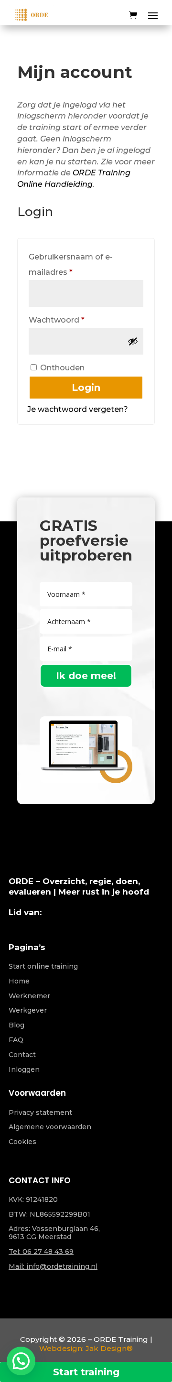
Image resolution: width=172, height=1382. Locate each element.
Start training (86, 1372)
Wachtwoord (70, 319)
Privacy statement (40, 1112)
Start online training (43, 966)
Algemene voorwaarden (50, 1127)
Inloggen (24, 1069)
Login (86, 387)
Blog (16, 1025)
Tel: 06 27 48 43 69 (41, 1251)
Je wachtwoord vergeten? (77, 409)
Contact (22, 1054)
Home (19, 981)
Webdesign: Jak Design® (86, 1348)
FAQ (16, 1040)
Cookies (22, 1141)
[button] (21, 1361)
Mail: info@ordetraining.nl (53, 1266)
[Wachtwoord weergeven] (133, 341)
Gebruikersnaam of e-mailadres (71, 264)
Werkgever (28, 1010)
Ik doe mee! (86, 675)
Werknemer (29, 996)
